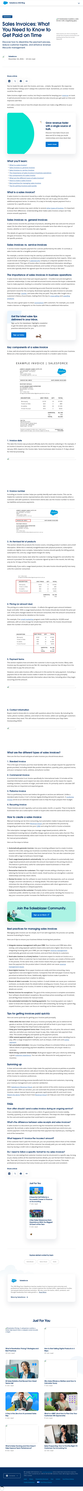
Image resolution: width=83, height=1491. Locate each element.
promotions (39, 303)
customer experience (23, 1055)
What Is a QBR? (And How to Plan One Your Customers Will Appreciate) (60, 1414)
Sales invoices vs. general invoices (22, 168)
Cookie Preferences (29, 1482)
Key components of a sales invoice (22, 175)
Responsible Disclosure (42, 1479)
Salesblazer (7, 16)
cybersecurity (35, 261)
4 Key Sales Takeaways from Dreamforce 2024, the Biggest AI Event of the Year (41, 1222)
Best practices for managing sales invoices (25, 183)
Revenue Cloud (36, 824)
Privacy (31, 1479)
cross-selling (54, 296)
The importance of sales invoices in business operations (30, 173)
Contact (58, 1479)
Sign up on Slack (40, 915)
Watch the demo (13, 1095)
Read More (42, 1292)
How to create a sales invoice (20, 180)
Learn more (52, 144)
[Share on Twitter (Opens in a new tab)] (15, 81)
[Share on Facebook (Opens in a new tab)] (21, 81)
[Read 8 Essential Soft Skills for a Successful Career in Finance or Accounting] (36, 1191)
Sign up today (18, 335)
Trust (52, 1479)
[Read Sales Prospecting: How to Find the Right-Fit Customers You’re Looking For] (61, 1434)
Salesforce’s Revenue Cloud (21, 1087)
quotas (24, 293)
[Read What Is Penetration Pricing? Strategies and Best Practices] (22, 1336)
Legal (25, 1479)
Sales (54, 1262)
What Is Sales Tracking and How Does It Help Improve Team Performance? (20, 1447)
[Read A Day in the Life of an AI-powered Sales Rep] (22, 1401)
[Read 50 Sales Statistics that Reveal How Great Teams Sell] (22, 1369)
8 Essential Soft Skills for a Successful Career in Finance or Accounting (41, 1199)
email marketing (27, 619)
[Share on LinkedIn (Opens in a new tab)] (9, 81)
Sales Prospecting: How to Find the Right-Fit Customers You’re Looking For (60, 1447)
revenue (65, 95)
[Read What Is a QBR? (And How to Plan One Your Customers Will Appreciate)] (61, 1401)
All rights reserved (47, 1472)
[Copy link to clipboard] (26, 81)
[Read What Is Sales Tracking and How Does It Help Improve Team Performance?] (22, 1434)
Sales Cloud (43, 1262)
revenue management (58, 950)
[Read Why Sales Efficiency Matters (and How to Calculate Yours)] (61, 1369)
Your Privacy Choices (68, 1479)
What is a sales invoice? (18, 165)
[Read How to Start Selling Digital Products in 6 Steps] (61, 1336)
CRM (38, 826)
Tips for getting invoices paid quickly (23, 186)
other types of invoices (54, 208)
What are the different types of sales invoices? (26, 178)
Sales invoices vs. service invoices (21, 170)
